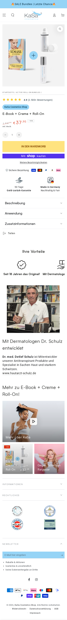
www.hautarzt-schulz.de (19, 373)
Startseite (8, 92)
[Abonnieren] (63, 555)
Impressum (35, 613)
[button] (12, 15)
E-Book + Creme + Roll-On (12, 465)
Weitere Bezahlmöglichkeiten (33, 162)
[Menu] (4, 15)
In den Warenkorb (33, 146)
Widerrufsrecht (19, 609)
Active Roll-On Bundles (28, 92)
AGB (56, 609)
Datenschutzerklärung (40, 609)
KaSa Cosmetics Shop (15, 107)
